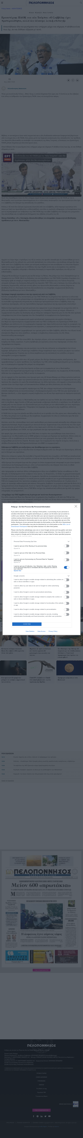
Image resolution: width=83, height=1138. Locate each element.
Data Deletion (30, 631)
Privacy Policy (53, 631)
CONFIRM (27, 624)
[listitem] (41, 541)
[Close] (76, 507)
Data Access (41, 631)
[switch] (66, 546)
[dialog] (41, 569)
